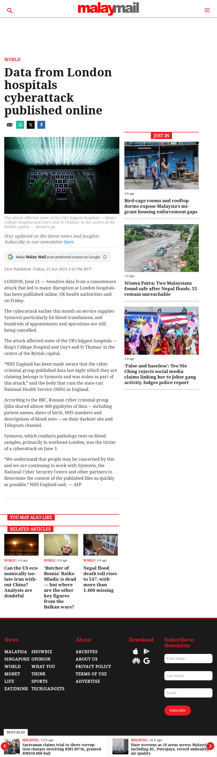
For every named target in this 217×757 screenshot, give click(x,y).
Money (12, 674)
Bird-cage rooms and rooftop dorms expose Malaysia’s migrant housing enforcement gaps (160, 206)
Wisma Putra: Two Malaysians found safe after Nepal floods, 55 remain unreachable (160, 288)
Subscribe (178, 710)
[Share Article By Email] (9, 127)
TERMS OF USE (91, 674)
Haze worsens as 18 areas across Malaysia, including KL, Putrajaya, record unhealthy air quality (170, 749)
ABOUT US (87, 659)
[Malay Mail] (108, 14)
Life (9, 681)
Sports (39, 681)
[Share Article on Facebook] (41, 127)
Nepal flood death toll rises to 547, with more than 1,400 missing (100, 579)
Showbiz (41, 651)
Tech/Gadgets (48, 688)
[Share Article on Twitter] (31, 127)
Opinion (41, 659)
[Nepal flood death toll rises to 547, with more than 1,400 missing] (100, 545)
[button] (105, 257)
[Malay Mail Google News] (146, 664)
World (12, 59)
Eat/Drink (16, 688)
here (69, 241)
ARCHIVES (87, 651)
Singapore (17, 659)
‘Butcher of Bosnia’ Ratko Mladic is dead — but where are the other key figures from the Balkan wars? (60, 587)
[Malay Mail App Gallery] (136, 664)
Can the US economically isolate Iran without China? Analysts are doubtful (21, 581)
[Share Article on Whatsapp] (20, 127)
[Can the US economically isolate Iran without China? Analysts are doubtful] (21, 545)
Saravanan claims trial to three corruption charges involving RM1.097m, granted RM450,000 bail (61, 749)
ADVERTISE (88, 681)
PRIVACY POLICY (93, 666)
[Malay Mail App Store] (135, 655)
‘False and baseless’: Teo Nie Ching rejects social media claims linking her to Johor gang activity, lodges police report (160, 374)
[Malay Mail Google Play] (146, 655)
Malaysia (30, 740)
